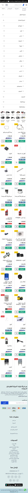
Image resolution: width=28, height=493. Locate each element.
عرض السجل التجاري (22, 396)
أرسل (4, 403)
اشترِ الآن (22, 141)
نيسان (20, 81)
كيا (21, 66)
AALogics (12, 491)
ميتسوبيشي (19, 86)
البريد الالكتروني (24, 400)
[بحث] (6, 5)
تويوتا (20, 46)
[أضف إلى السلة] (16, 141)
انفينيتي (20, 91)
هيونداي (20, 26)
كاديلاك (20, 76)
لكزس (21, 51)
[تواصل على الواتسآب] (25, 490)
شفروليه (20, 41)
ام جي (20, 71)
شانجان (20, 56)
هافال (20, 61)
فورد (21, 31)
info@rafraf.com (13, 471)
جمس (20, 36)
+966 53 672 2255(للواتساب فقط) (13, 473)
